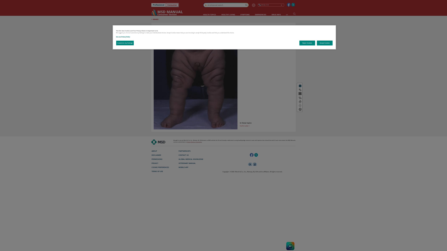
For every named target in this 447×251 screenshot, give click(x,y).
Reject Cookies (307, 43)
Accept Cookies (325, 43)
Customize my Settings (125, 43)
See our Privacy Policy (123, 37)
